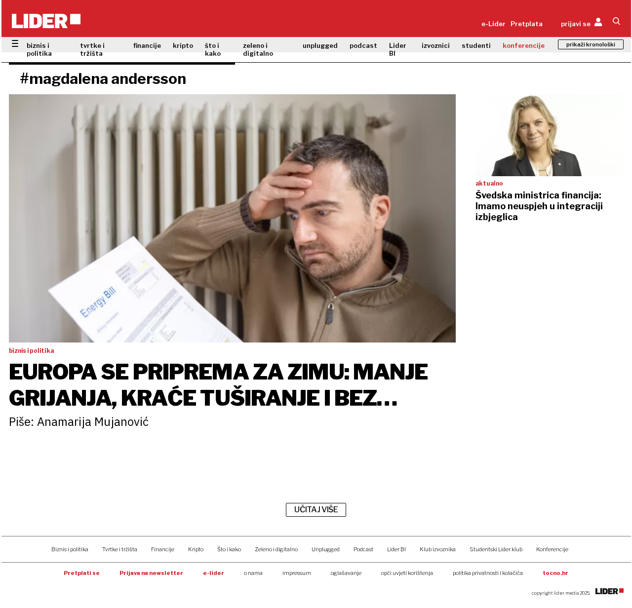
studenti (476, 45)
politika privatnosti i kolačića (488, 573)
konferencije (524, 45)
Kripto (195, 549)
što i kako (213, 49)
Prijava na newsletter (151, 573)
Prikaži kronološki (590, 44)
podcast (363, 45)
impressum (296, 573)
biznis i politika (39, 49)
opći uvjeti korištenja (407, 573)
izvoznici (436, 45)
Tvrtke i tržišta (119, 549)
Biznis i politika (69, 549)
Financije (162, 549)
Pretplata (527, 24)
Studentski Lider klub (496, 549)
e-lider (213, 573)
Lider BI (397, 49)
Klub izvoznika (438, 549)
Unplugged (326, 549)
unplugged (320, 45)
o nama (253, 573)
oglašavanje (346, 573)
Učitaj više (316, 509)
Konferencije (552, 549)
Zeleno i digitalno (276, 549)
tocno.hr (555, 573)
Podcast (363, 549)
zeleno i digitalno (258, 49)
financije (147, 45)
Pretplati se (82, 573)
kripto (183, 45)
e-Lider (493, 24)
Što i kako (229, 549)
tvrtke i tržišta (92, 49)
